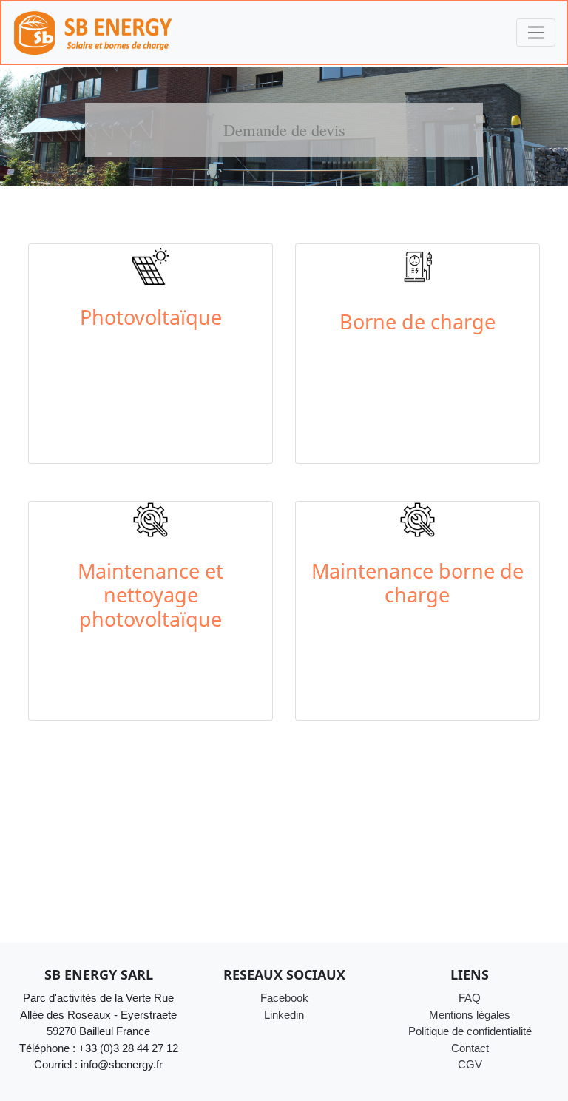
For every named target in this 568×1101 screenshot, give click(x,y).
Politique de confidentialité (470, 1031)
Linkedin (284, 1015)
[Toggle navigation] (535, 32)
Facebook (284, 997)
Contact (470, 1048)
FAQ (470, 997)
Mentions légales (469, 1015)
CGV (470, 1064)
